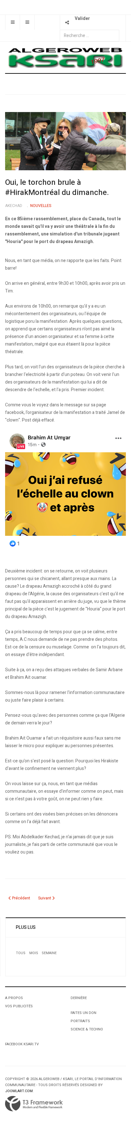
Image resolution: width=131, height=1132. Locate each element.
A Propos (14, 998)
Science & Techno (87, 1029)
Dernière (79, 998)
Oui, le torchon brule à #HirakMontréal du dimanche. (57, 187)
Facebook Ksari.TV (22, 1044)
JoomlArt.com (19, 1091)
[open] (12, 22)
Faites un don (83, 1013)
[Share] (67, 22)
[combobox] (89, 35)
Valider (82, 18)
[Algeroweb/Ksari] (65, 57)
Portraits (80, 1021)
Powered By (34, 1104)
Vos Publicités (19, 1006)
